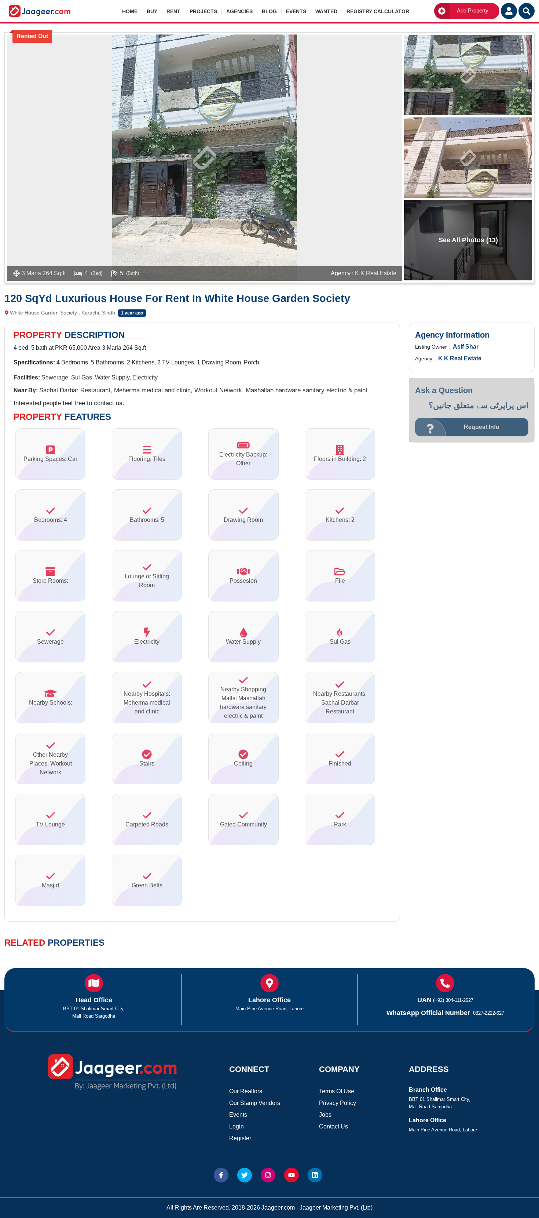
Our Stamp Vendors (254, 1103)
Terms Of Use (336, 1091)
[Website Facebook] (221, 1175)
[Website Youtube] (291, 1175)
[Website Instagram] (268, 1175)
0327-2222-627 (488, 1013)
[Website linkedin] (315, 1175)
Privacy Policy (337, 1103)
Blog (269, 11)
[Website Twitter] (244, 1175)
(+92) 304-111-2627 (453, 1000)
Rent (173, 11)
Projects (203, 11)
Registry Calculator (377, 11)
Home (130, 11)
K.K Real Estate (375, 273)
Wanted (326, 11)
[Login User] (509, 11)
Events (296, 11)
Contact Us (333, 1126)
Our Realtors (245, 1091)
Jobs (325, 1115)
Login (236, 1126)
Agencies (239, 11)
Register (240, 1138)
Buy (152, 11)
